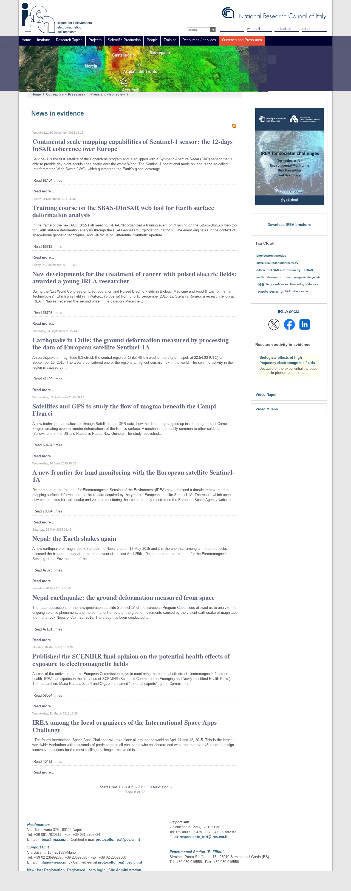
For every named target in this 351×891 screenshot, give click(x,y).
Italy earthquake (277, 284)
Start (104, 787)
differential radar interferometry (277, 262)
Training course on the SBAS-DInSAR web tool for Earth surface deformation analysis (123, 211)
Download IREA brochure (289, 225)
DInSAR (308, 269)
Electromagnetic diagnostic (303, 277)
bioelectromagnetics (271, 255)
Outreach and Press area (65, 94)
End (165, 787)
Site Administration (124, 870)
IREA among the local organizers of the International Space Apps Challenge (124, 725)
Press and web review (107, 94)
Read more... (43, 191)
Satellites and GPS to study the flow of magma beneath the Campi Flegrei (124, 409)
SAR (288, 291)
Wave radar (300, 291)
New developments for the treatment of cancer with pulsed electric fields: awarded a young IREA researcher (134, 277)
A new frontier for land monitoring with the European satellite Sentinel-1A (133, 475)
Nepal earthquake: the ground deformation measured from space (123, 597)
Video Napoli (267, 395)
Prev (113, 787)
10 (150, 787)
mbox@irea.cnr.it (52, 839)
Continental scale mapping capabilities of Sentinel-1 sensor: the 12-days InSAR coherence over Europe (132, 144)
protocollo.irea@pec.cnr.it (118, 839)
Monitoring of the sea (304, 284)
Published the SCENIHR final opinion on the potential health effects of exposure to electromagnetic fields (131, 659)
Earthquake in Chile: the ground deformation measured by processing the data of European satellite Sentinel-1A (130, 343)
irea (260, 284)
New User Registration (46, 870)
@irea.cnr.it (217, 837)
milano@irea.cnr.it (54, 862)
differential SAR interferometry (278, 270)
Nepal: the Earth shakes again (74, 538)
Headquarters (38, 825)
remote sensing (269, 291)
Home (36, 94)
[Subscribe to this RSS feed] (234, 126)
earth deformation (269, 277)
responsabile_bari (194, 837)
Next (156, 787)
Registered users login (87, 870)
